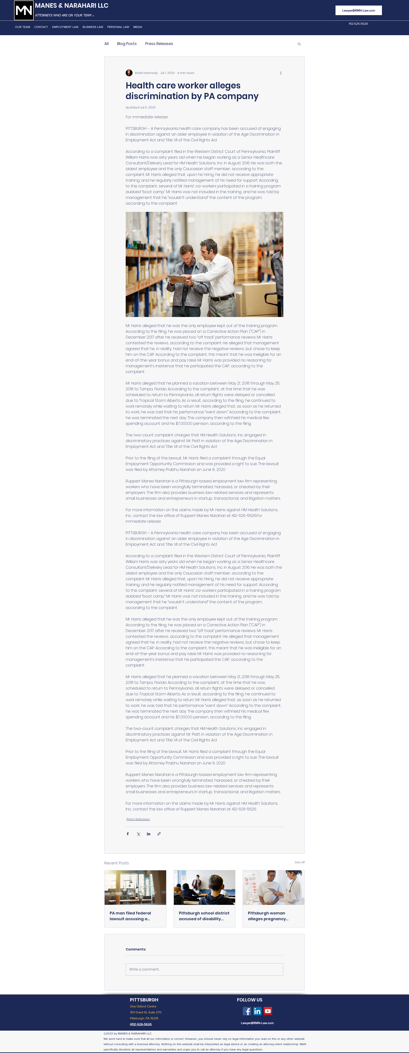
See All (300, 862)
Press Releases (159, 43)
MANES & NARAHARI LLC (72, 5)
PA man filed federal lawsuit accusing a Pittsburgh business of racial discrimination (132, 916)
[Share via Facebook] (128, 834)
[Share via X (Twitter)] (138, 834)
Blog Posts (127, 43)
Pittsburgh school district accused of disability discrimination (204, 916)
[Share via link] (159, 834)
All (106, 43)
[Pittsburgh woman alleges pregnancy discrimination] (273, 887)
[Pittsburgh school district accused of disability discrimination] (204, 887)
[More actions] (280, 72)
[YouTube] (268, 1011)
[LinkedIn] (257, 1011)
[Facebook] (247, 1011)
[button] (299, 43)
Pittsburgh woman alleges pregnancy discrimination (267, 916)
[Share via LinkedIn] (149, 834)
